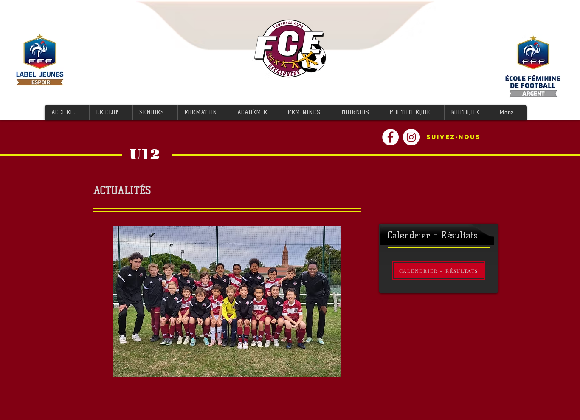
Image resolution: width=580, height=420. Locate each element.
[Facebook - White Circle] (390, 137)
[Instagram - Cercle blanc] (411, 137)
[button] (110, 112)
